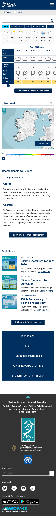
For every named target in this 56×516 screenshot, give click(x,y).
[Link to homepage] (28, 430)
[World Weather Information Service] (28, 459)
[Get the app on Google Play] (29, 501)
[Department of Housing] (28, 448)
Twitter (4, 488)
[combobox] (28, 21)
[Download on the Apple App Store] (11, 501)
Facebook (14, 488)
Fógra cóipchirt (39, 409)
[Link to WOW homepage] (14, 509)
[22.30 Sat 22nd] (28, 128)
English (6, 406)
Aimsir (7, 12)
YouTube (23, 488)
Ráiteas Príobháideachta (41, 406)
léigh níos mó (44, 271)
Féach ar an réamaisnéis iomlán (28, 235)
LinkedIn (32, 488)
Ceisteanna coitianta (19, 409)
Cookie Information (37, 402)
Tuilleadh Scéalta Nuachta (28, 322)
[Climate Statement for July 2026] (9, 263)
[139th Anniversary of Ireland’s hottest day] (9, 301)
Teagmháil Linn (19, 406)
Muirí (18, 12)
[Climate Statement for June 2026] (9, 282)
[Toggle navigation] (52, 5)
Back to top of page (28, 397)
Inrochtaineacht (28, 412)
